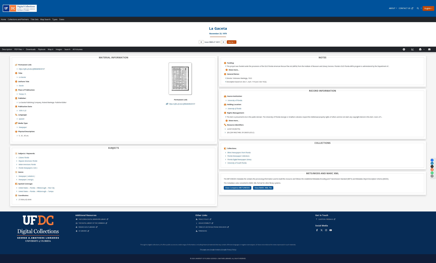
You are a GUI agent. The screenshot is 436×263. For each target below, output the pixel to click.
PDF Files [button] (18, 49)
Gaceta (21, 86)
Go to (230, 42)
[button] (419, 8)
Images (59, 49)
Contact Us (404, 8)
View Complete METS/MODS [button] (237, 188)
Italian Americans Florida (27, 164)
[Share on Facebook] (433, 160)
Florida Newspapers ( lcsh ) (28, 168)
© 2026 (218, 258)
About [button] (392, 8)
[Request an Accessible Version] (404, 49)
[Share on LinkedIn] (433, 163)
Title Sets (34, 19)
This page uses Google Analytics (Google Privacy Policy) (218, 249)
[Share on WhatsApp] (433, 172)
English (428, 8)
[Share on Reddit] (433, 169)
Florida (32, 188)
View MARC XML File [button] (263, 188)
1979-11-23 (22, 110)
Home (3, 19)
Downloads (31, 49)
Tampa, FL (22, 94)
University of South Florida (237, 163)
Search (67, 49)
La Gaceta (22, 77)
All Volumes (78, 49)
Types (54, 19)
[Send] (429, 49)
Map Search (45, 19)
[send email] (433, 176)
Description (7, 49)
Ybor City (51, 188)
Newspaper (23, 127)
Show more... (234, 70)
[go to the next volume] (223, 42)
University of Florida (235, 100)
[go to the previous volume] (201, 42)
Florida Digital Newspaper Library (239, 159)
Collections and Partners (18, 19)
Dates (61, 19)
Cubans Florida (24, 157)
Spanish (21, 119)
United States (23, 188)
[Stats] (413, 49)
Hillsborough (41, 188)
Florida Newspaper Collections (238, 156)
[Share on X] (433, 166)
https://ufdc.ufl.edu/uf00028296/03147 (32, 69)
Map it (50, 49)
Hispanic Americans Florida (28, 161)
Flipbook (41, 49)
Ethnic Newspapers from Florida (239, 152)
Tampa (50, 191)
